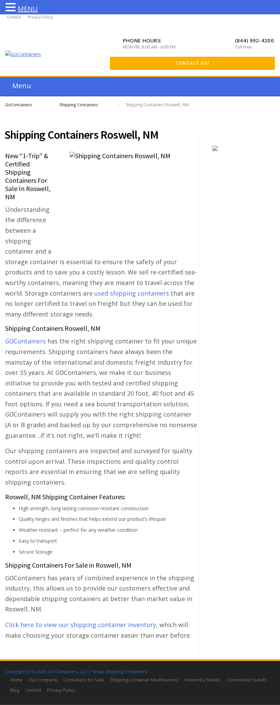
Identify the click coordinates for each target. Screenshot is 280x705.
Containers (25, 341)
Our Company (43, 680)
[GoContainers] (23, 54)
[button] (11, 7)
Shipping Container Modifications (144, 680)
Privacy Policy (40, 16)
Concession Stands (247, 680)
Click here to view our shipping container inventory (80, 625)
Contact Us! (192, 63)
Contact (14, 16)
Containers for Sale (84, 680)
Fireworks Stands (203, 680)
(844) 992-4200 (254, 40)
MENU (28, 8)
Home (16, 680)
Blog (14, 690)
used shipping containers (131, 293)
